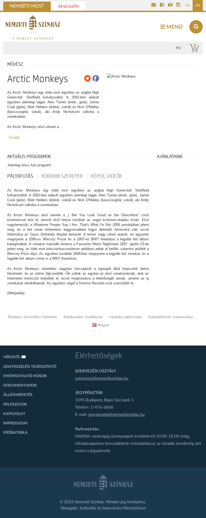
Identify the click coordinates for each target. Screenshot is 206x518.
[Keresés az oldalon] (196, 27)
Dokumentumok (20, 385)
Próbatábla (15, 433)
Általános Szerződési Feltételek (32, 317)
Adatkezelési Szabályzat (83, 317)
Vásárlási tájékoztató (125, 317)
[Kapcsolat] (153, 5)
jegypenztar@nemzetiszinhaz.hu (117, 415)
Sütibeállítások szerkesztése (170, 317)
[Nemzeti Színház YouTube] (170, 5)
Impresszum (15, 423)
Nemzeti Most (27, 6)
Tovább (14, 137)
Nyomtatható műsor (25, 376)
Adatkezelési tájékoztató (29, 367)
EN (188, 5)
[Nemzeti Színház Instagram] (178, 5)
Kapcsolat (14, 414)
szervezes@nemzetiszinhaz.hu (101, 378)
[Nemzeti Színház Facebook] (162, 5)
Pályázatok (15, 404)
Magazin (68, 6)
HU (197, 5)
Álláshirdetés (17, 395)
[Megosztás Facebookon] (96, 78)
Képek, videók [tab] (106, 176)
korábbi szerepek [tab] (62, 176)
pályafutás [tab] (20, 176)
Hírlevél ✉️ (14, 357)
